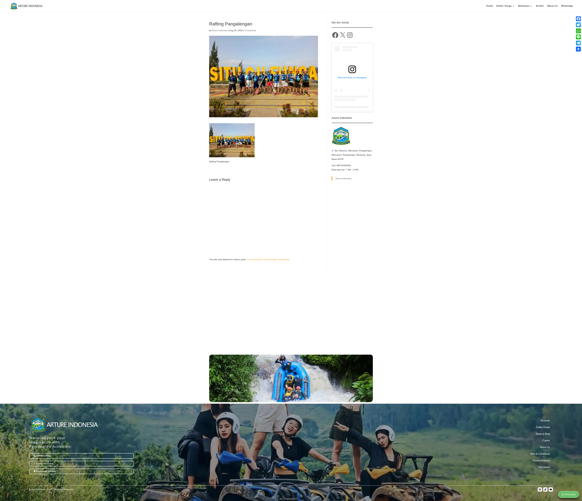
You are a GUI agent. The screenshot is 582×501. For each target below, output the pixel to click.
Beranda (545, 420)
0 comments (250, 30)
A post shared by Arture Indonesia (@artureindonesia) (360, 107)
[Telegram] (578, 43)
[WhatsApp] (578, 31)
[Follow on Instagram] (540, 489)
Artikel (540, 6)
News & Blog (543, 434)
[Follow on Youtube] (551, 489)
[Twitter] (578, 25)
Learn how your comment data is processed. (268, 259)
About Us (552, 6)
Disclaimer (544, 467)
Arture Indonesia (220, 30)
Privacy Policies (541, 460)
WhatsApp (567, 6)
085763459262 (43, 456)
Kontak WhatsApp (44, 463)
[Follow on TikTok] (545, 489)
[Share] (578, 49)
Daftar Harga (543, 427)
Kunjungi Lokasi (46, 471)
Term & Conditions (540, 454)
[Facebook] (578, 19)
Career (546, 440)
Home (489, 6)
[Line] (578, 37)
